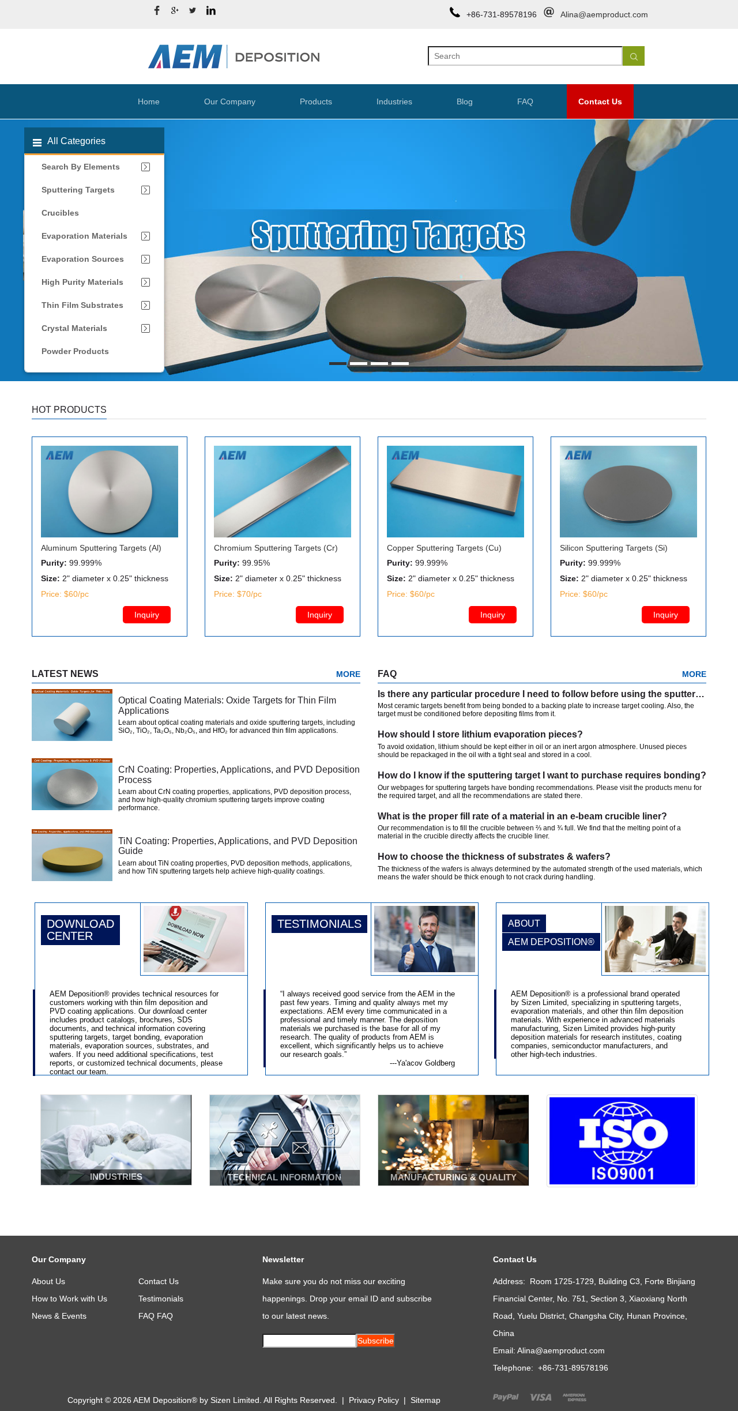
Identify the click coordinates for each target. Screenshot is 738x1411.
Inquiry (146, 614)
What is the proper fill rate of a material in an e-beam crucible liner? (522, 816)
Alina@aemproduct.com (604, 14)
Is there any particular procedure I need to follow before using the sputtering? (546, 694)
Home (149, 101)
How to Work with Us (69, 1298)
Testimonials (160, 1298)
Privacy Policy (374, 1400)
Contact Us (600, 101)
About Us (48, 1281)
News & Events (59, 1315)
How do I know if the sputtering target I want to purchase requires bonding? (542, 775)
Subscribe (375, 1340)
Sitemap (425, 1400)
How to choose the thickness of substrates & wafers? (494, 856)
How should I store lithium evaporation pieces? (480, 734)
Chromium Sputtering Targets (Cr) (276, 547)
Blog (465, 101)
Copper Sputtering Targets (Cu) (444, 547)
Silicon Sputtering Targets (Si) (614, 547)
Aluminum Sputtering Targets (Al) (101, 547)
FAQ (525, 101)
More (348, 674)
